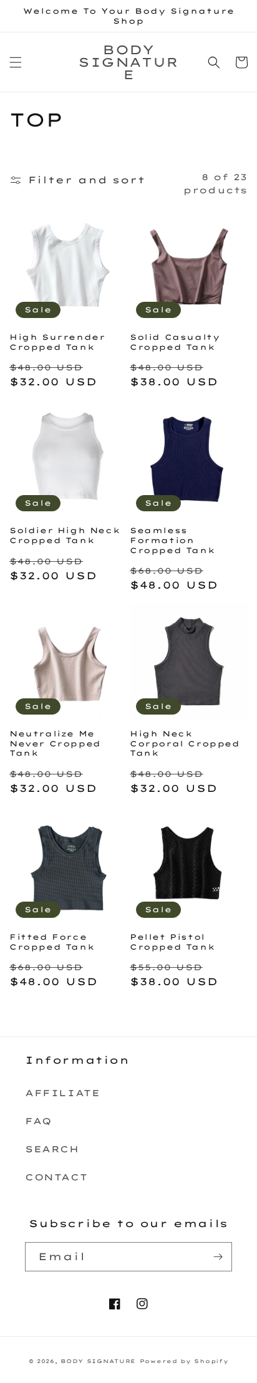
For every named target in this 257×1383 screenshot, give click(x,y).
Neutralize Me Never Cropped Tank (55, 743)
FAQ (38, 1121)
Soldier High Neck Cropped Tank (64, 535)
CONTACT (56, 1177)
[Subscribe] (217, 1256)
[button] (15, 62)
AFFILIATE (62, 1093)
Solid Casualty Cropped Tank (175, 342)
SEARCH (52, 1149)
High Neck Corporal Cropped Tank (185, 743)
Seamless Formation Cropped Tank (172, 540)
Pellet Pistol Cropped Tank (172, 942)
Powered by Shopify (184, 1361)
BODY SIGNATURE (98, 1361)
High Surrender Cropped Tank (57, 342)
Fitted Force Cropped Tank (51, 942)
